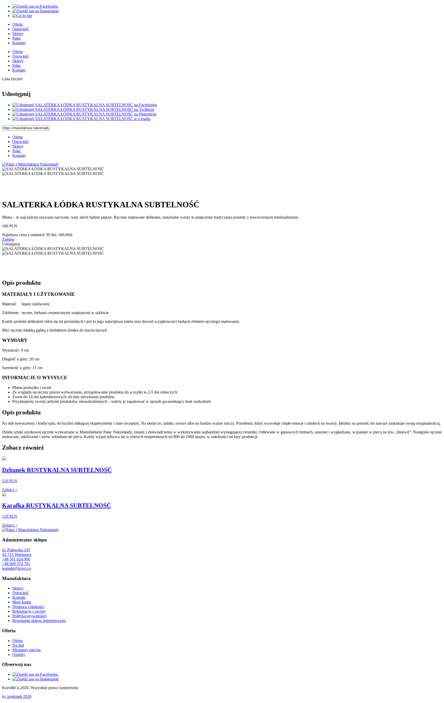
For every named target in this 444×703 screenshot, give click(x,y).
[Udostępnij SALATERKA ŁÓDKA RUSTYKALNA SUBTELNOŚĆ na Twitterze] (83, 109)
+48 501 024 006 (16, 559)
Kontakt (18, 43)
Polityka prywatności (29, 616)
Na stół (18, 645)
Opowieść (20, 29)
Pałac (16, 38)
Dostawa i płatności (28, 606)
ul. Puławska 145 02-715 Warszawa (16, 552)
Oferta (17, 24)
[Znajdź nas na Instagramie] (35, 11)
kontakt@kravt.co (16, 568)
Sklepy (18, 33)
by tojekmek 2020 (16, 696)
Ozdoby (18, 654)
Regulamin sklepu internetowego (39, 620)
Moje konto (21, 602)
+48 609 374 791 (16, 564)
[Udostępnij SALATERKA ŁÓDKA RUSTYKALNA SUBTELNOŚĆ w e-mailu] (81, 119)
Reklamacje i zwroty (29, 611)
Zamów (8, 239)
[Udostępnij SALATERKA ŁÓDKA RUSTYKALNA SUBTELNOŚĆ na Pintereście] (84, 114)
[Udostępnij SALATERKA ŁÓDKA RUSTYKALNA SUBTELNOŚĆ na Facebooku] (84, 105)
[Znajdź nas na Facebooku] (35, 6)
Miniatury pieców (26, 650)
